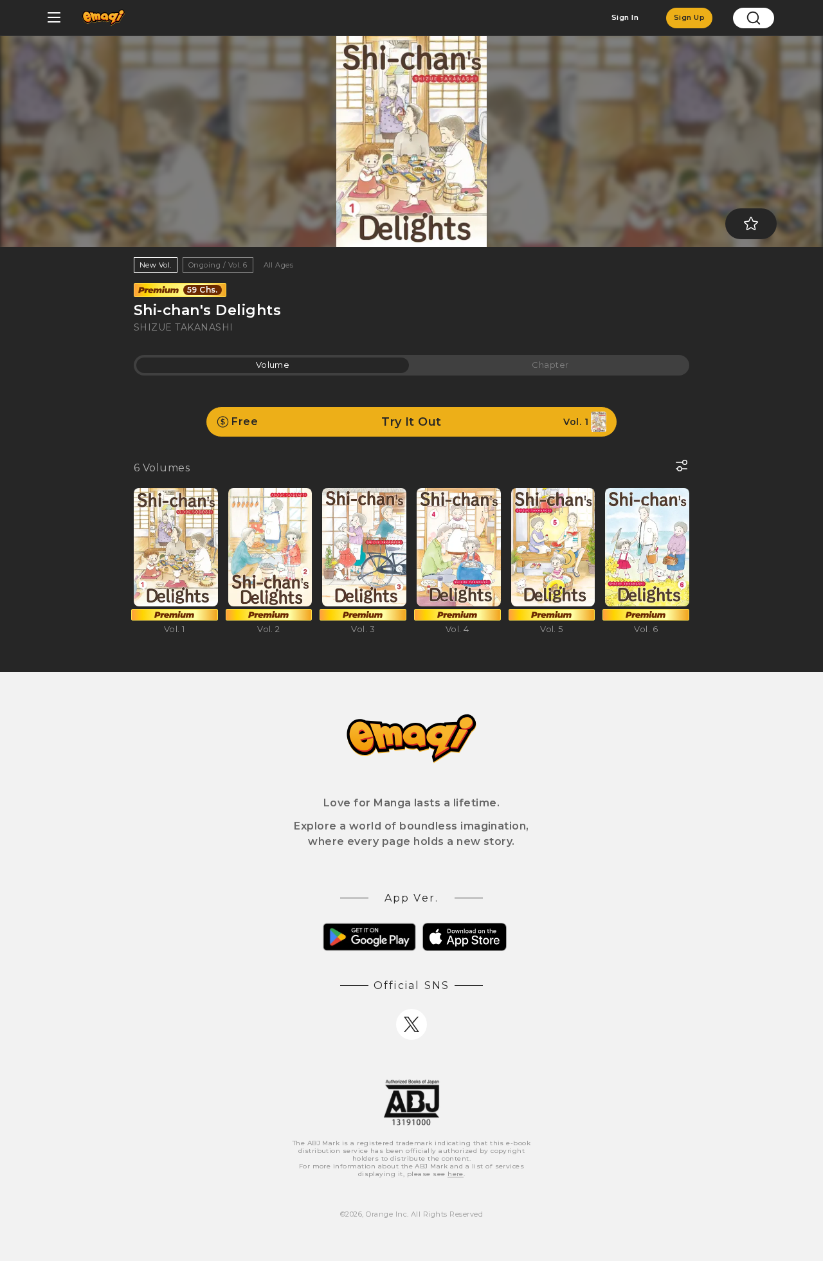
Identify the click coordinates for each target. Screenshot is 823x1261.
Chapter (550, 364)
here (456, 1174)
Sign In (624, 17)
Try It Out (409, 422)
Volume (273, 364)
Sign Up (689, 17)
